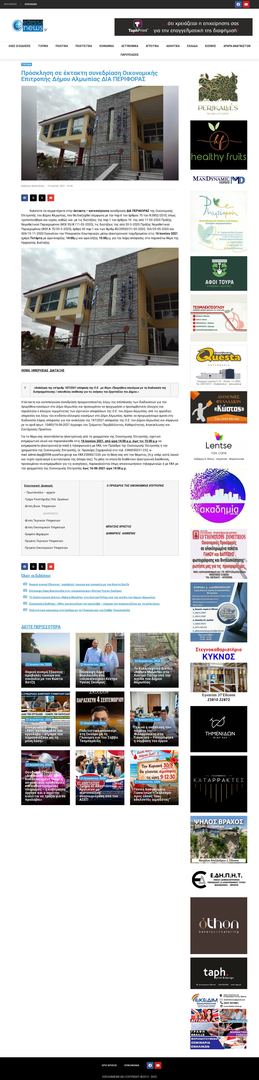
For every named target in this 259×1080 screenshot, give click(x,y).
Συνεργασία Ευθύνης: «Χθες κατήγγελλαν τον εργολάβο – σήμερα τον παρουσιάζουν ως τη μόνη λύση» (94, 603)
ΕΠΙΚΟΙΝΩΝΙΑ (31, 4)
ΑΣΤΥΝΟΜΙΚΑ (129, 46)
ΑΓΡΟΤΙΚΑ (152, 46)
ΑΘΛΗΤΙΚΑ (173, 46)
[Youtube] (246, 4)
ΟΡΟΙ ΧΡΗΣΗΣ (10, 4)
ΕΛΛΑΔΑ (192, 46)
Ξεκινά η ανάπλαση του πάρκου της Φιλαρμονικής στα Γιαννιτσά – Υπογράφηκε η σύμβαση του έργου (153, 734)
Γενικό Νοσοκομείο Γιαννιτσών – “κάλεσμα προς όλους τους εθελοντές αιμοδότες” (152, 794)
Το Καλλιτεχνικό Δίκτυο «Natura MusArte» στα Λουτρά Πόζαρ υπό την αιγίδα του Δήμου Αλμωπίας (92, 597)
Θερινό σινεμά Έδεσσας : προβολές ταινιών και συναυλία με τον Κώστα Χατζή (79, 584)
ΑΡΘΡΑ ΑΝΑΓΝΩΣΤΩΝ (237, 46)
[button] (24, 197)
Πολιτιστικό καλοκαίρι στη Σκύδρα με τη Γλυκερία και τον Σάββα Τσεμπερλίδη (79, 610)
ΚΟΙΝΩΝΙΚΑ (107, 46)
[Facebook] (238, 4)
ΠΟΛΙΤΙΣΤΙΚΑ (83, 46)
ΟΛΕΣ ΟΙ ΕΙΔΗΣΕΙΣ (20, 46)
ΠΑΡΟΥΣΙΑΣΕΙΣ (130, 54)
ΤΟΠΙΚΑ (43, 46)
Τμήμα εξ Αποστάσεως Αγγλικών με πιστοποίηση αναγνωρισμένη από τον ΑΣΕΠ (98, 792)
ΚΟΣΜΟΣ (210, 46)
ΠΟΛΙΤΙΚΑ (62, 46)
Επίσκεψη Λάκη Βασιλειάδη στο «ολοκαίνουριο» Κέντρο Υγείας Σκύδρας (75, 590)
